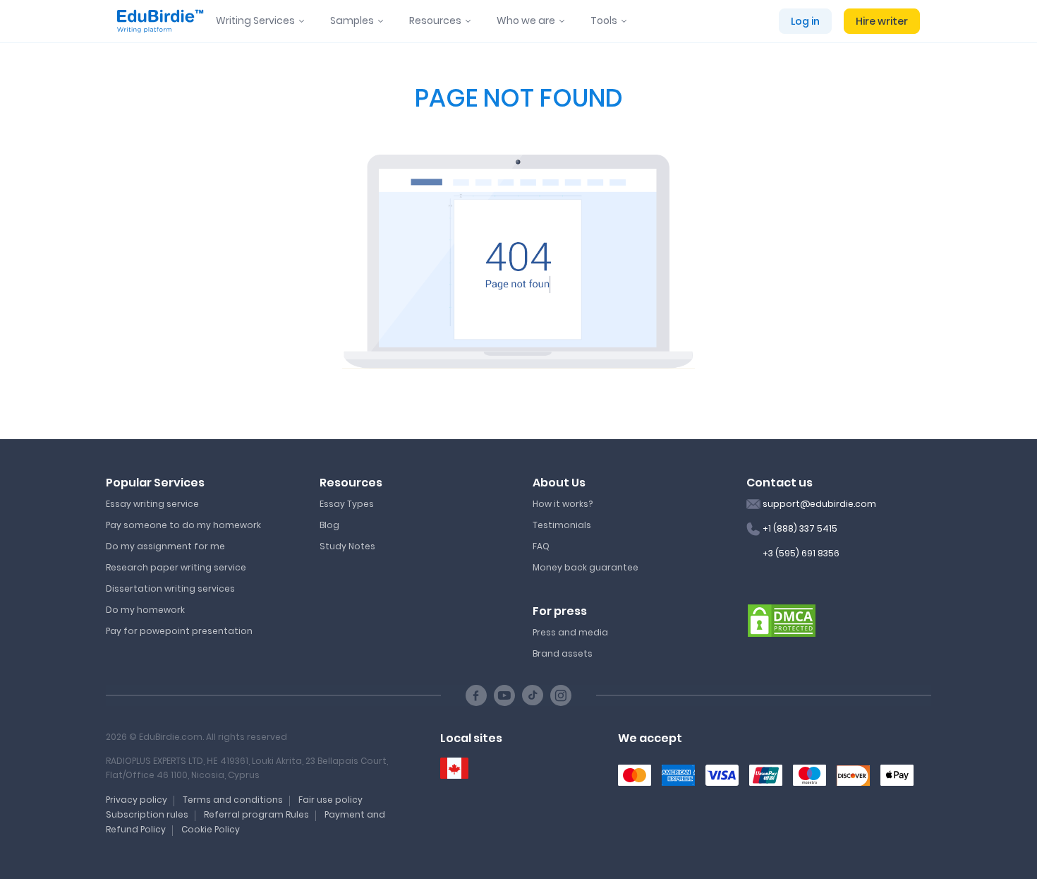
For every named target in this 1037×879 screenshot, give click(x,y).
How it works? (563, 504)
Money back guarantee (585, 567)
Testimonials (562, 525)
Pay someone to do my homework (183, 525)
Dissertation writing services (170, 588)
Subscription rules (147, 814)
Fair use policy (330, 800)
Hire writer (882, 21)
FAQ (541, 546)
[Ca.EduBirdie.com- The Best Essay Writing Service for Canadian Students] (454, 768)
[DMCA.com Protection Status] (781, 620)
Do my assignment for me (165, 546)
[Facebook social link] (476, 695)
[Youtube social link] (504, 695)
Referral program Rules (256, 814)
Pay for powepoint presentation (179, 631)
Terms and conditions (233, 800)
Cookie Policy (210, 829)
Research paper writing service (176, 567)
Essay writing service (152, 504)
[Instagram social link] (560, 695)
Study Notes (347, 546)
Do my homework (145, 610)
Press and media (570, 632)
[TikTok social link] (532, 695)
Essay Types (347, 504)
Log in (805, 21)
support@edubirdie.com (819, 504)
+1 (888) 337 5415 (800, 528)
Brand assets (563, 653)
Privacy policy (136, 800)
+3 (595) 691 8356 (801, 553)
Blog (329, 525)
